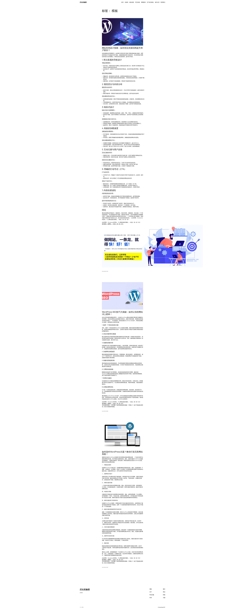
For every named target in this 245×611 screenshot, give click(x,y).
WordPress (161, 607)
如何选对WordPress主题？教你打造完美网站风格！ (122, 453)
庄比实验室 (83, 2)
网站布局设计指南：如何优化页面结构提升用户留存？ (122, 49)
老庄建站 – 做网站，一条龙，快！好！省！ (113, 224)
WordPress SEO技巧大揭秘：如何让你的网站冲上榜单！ (122, 313)
